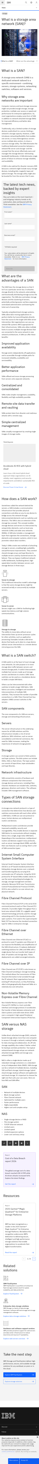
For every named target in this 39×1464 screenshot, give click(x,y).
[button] (31, 2)
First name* (8, 212)
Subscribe (9, 269)
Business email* (9, 235)
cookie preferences (8, 1452)
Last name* (8, 224)
